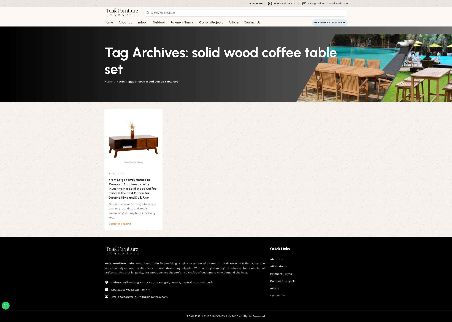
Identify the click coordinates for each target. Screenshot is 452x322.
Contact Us (277, 295)
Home (108, 81)
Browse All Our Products (331, 22)
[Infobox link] (281, 4)
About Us (276, 259)
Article (274, 288)
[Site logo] (122, 12)
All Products (278, 266)
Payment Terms (281, 273)
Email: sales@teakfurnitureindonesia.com (139, 297)
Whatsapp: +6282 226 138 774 (130, 289)
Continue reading (120, 223)
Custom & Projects (283, 281)
